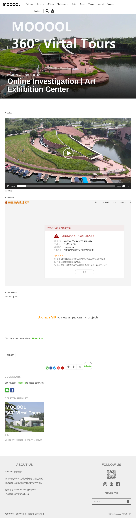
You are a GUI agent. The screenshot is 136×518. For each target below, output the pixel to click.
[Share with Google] (58, 368)
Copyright (21, 514)
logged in (21, 383)
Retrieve (29, 4)
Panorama (14, 75)
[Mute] (123, 186)
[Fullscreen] (127, 186)
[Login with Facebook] (12, 390)
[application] (68, 153)
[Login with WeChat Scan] (7, 390)
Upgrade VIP (46, 317)
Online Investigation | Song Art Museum (23, 440)
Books (82, 4)
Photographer (63, 4)
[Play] (8, 186)
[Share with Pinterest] (62, 368)
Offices (50, 4)
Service (110, 4)
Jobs (74, 4)
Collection (88, 366)
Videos (91, 4)
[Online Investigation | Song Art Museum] (24, 417)
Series (39, 4)
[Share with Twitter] (54, 368)
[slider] (66, 186)
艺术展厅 (27, 75)
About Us (9, 514)
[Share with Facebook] (50, 368)
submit (101, 4)
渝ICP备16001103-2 (36, 514)
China (37, 75)
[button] (47, 11)
